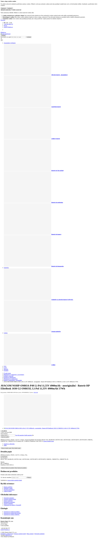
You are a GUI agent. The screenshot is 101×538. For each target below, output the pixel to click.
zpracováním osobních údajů (14, 480)
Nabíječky (6, 267)
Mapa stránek (30, 533)
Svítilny (6, 333)
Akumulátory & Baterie (10, 43)
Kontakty (6, 370)
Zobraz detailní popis (48, 441)
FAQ (5, 366)
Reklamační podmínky (9, 502)
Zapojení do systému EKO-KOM (12, 513)
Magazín (6, 369)
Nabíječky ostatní (8, 488)
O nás (5, 367)
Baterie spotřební (8, 487)
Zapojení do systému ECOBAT (11, 511)
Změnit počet (4, 435)
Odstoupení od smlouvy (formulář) (12, 505)
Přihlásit (29, 477)
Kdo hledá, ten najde (6, 37)
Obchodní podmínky (9, 498)
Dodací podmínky (8, 500)
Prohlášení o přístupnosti (7, 533)
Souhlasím (9, 8)
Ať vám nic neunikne (6, 477)
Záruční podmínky (8, 503)
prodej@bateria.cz (5, 529)
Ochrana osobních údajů (10, 499)
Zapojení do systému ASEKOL (11, 514)
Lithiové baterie (8, 491)
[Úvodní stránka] (5, 34)
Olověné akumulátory (9, 489)
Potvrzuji (3, 20)
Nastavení (3, 8)
